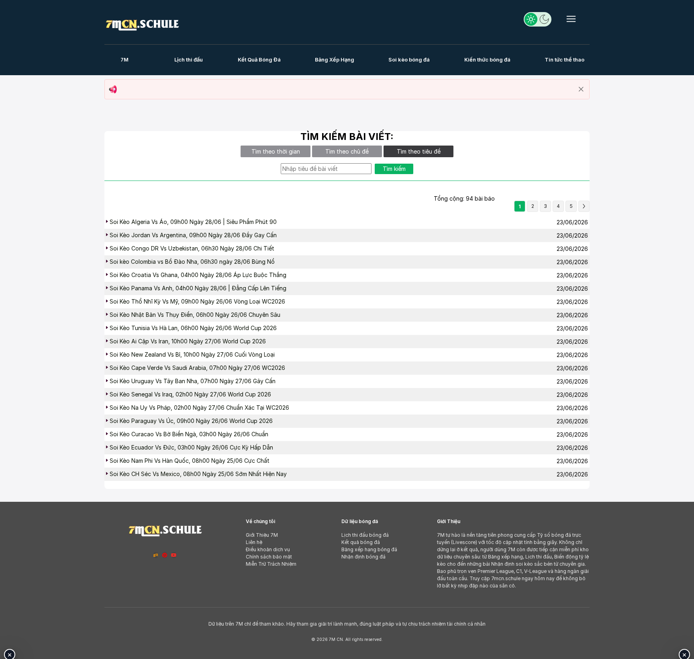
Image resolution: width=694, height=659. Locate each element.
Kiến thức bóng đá (487, 59)
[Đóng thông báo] (581, 89)
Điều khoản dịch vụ (268, 549)
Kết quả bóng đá (360, 542)
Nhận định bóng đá (363, 557)
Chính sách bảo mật (269, 557)
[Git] (155, 555)
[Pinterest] (164, 555)
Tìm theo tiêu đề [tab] (419, 151)
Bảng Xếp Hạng (334, 59)
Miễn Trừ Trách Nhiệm (271, 564)
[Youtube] (174, 555)
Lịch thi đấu (188, 59)
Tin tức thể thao (564, 59)
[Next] (584, 206)
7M (124, 59)
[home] (142, 23)
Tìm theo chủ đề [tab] (347, 151)
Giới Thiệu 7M (262, 535)
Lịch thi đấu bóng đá (365, 535)
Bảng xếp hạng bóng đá (369, 549)
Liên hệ (254, 542)
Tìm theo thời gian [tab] (275, 151)
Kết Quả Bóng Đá (259, 59)
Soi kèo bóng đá (409, 59)
